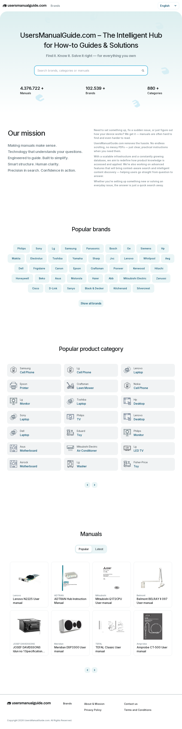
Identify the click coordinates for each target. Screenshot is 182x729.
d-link (53, 288)
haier (95, 278)
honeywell (22, 278)
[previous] (87, 485)
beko (42, 278)
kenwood (139, 268)
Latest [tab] (99, 549)
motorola (76, 278)
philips (21, 248)
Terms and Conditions (137, 709)
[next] (94, 485)
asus (58, 278)
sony (39, 248)
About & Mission (94, 703)
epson (77, 268)
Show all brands (91, 303)
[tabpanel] (91, 616)
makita (16, 258)
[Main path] (29, 707)
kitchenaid (120, 288)
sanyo (71, 288)
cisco (35, 288)
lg (53, 248)
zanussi (161, 278)
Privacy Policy (92, 709)
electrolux (36, 258)
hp (163, 248)
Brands (55, 5)
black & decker (94, 288)
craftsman (97, 268)
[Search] (142, 70)
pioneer (118, 268)
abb (111, 278)
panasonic (93, 248)
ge (129, 248)
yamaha (78, 258)
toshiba (57, 258)
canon (59, 268)
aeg (167, 258)
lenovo (128, 258)
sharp (96, 258)
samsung (70, 248)
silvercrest (143, 288)
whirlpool (149, 258)
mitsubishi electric (135, 278)
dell (21, 268)
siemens (146, 248)
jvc (112, 258)
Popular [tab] (84, 549)
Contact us (131, 703)
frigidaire (39, 268)
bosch (113, 248)
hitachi (159, 268)
